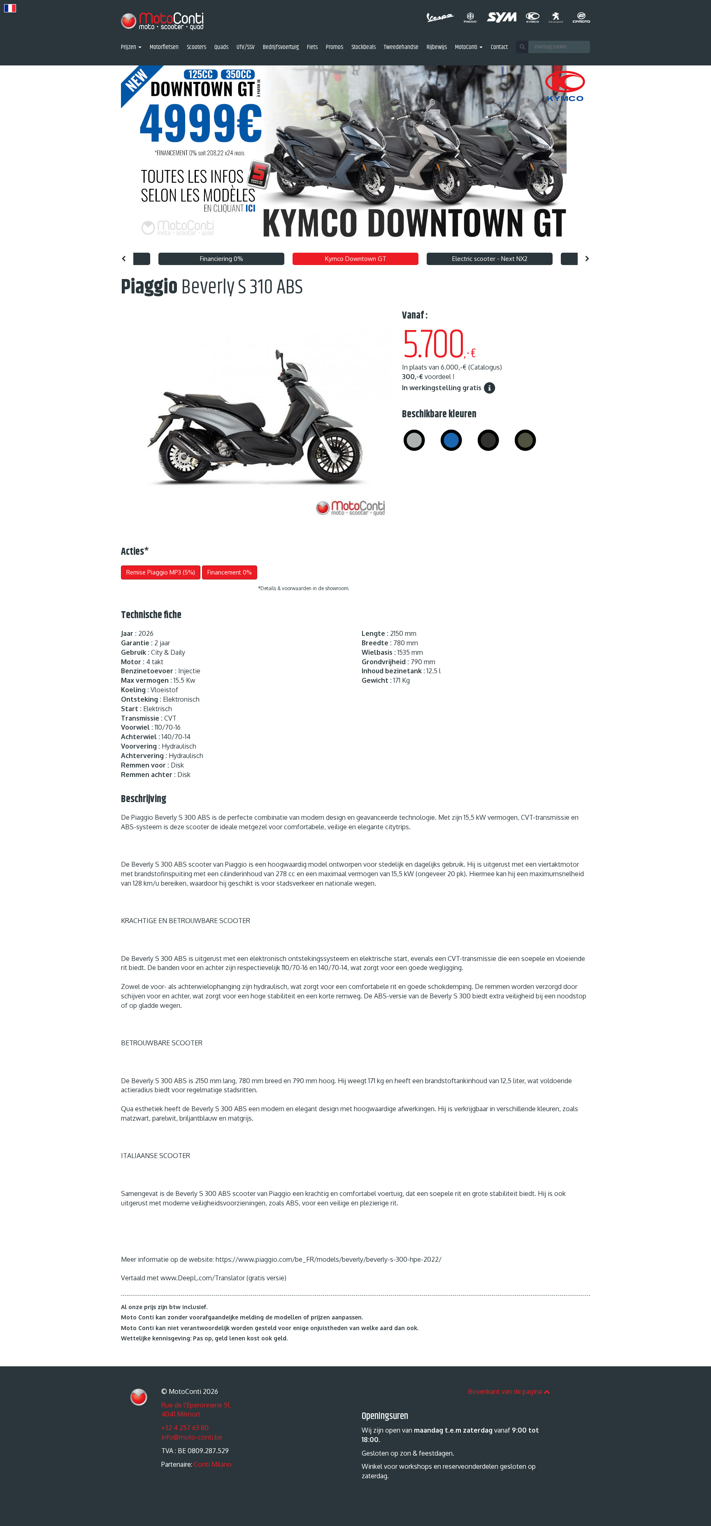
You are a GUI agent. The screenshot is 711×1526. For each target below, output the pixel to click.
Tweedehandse (401, 47)
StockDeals (363, 47)
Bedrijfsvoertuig (281, 47)
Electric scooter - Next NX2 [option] (489, 259)
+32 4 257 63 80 (185, 1428)
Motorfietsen (164, 47)
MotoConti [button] (467, 47)
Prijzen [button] (129, 47)
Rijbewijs (437, 47)
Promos (334, 47)
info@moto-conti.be (191, 1437)
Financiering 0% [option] (221, 259)
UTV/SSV (246, 47)
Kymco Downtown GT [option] (355, 259)
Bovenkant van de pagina (506, 1391)
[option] (355, 157)
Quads (221, 47)
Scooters (196, 47)
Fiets (312, 47)
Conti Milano (213, 1464)
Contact (499, 47)
